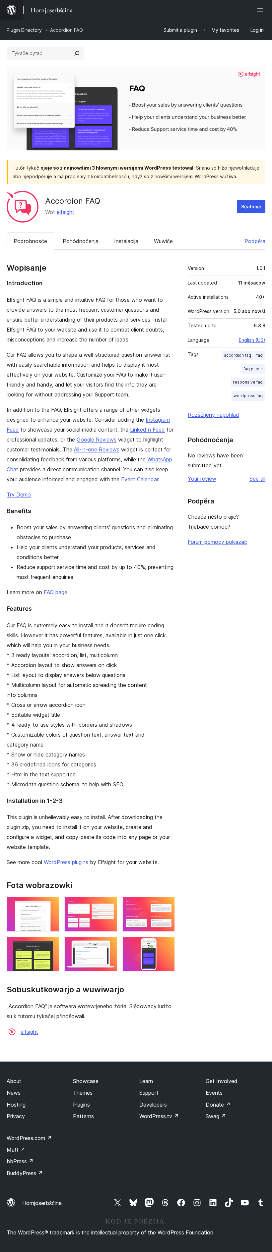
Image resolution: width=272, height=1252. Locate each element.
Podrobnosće (30, 241)
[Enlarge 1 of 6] (50, 906)
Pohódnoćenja (81, 241)
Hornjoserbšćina (42, 1203)
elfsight (65, 212)
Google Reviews (96, 439)
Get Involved (222, 1081)
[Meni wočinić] (261, 10)
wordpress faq (248, 395)
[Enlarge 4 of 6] (50, 946)
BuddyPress (25, 1173)
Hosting (16, 1104)
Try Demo (19, 494)
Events (214, 1092)
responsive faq (248, 382)
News (14, 1092)
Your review (202, 478)
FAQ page (55, 592)
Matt (16, 1149)
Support (149, 1092)
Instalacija (126, 241)
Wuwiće (163, 241)
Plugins (81, 1104)
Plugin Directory (24, 30)
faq (259, 355)
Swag (216, 1116)
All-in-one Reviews (96, 449)
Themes (83, 1092)
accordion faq (237, 355)
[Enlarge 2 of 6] (108, 906)
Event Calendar (139, 479)
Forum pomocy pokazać (217, 542)
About (14, 1081)
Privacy (16, 1116)
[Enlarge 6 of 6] (166, 946)
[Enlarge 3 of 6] (166, 906)
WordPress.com (29, 1138)
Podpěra (254, 241)
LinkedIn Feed (147, 429)
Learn (146, 1081)
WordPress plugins (66, 862)
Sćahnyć (251, 206)
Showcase (86, 1081)
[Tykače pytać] (77, 53)
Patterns (83, 1116)
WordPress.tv (159, 1116)
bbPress (20, 1161)
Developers (153, 1104)
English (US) (252, 340)
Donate (218, 1104)
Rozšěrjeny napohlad (213, 414)
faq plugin (253, 368)
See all (257, 478)
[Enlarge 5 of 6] (108, 946)
